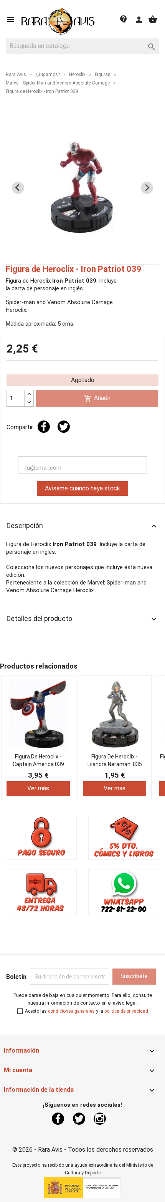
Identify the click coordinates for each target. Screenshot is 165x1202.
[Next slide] (147, 188)
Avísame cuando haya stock (82, 488)
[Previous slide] (18, 188)
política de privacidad (126, 1011)
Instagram (100, 1119)
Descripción (82, 526)
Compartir (43, 426)
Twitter (79, 1119)
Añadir (97, 398)
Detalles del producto (82, 619)
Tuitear (63, 426)
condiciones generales (71, 1011)
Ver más (38, 788)
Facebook (58, 1119)
